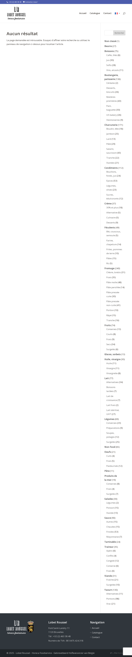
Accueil (82, 13)
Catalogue (95, 13)
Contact (107, 13)
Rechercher (119, 33)
